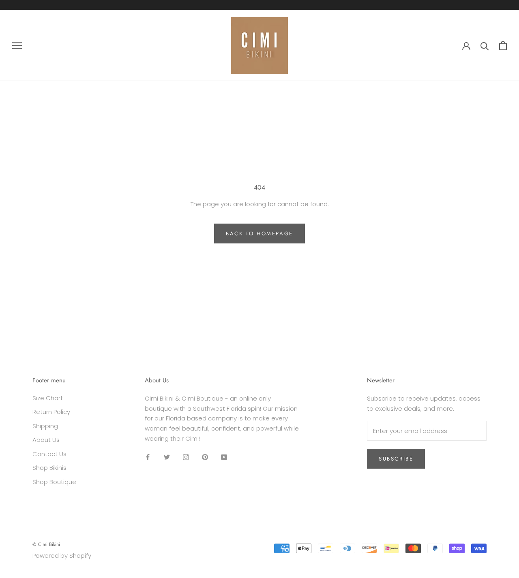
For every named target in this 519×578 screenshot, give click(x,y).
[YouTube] (224, 457)
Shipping (45, 426)
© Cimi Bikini (46, 544)
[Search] (484, 45)
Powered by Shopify (61, 555)
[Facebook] (148, 457)
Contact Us (49, 454)
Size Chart (47, 398)
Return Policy (51, 411)
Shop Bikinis (49, 467)
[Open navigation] (17, 45)
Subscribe (396, 459)
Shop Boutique (54, 482)
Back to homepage (259, 233)
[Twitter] (167, 457)
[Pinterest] (205, 457)
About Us (46, 439)
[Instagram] (186, 457)
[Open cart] (503, 45)
